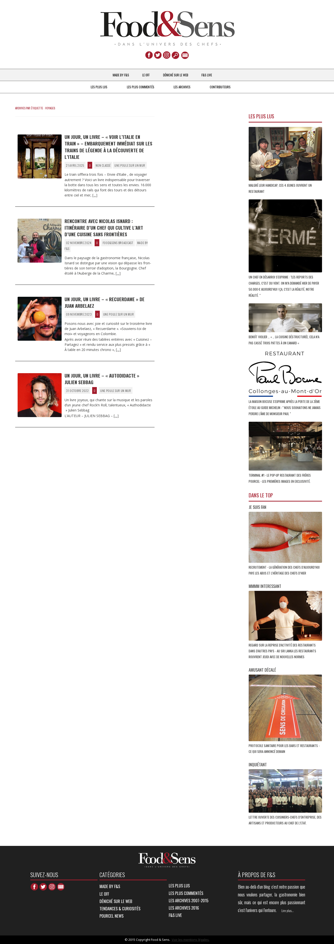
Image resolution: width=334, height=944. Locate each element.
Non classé (103, 165)
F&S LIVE (206, 74)
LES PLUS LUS (99, 86)
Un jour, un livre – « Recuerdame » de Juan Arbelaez (105, 302)
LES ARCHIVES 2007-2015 (188, 900)
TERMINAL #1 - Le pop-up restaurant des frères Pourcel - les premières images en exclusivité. (280, 478)
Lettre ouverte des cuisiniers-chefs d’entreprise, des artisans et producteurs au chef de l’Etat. (285, 820)
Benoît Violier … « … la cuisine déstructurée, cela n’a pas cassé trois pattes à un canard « (284, 339)
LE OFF (146, 74)
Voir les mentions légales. (191, 939)
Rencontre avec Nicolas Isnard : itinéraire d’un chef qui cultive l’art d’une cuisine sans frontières (104, 227)
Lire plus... (287, 910)
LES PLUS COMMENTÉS (140, 86)
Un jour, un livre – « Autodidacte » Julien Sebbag (102, 378)
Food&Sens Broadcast (118, 243)
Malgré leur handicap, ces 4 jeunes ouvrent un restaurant (280, 188)
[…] (94, 195)
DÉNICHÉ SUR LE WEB (175, 74)
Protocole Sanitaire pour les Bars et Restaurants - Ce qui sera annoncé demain (284, 748)
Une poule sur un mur (129, 165)
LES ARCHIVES (182, 86)
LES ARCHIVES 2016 (184, 908)
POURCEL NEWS (111, 916)
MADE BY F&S (121, 74)
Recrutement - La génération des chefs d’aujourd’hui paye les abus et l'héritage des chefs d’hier (284, 570)
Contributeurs (220, 86)
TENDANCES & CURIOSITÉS (120, 908)
